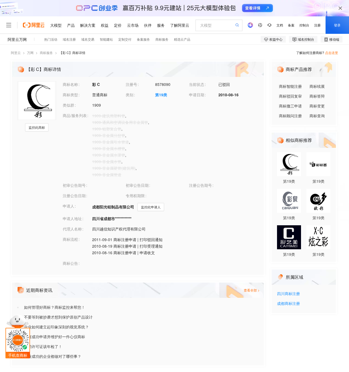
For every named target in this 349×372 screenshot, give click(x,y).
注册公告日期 (74, 195)
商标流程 (70, 239)
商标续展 (317, 86)
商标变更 (317, 106)
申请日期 (196, 94)
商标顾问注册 (290, 115)
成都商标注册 (288, 304)
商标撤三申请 (290, 106)
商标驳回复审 (290, 96)
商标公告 (70, 263)
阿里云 (16, 52)
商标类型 (70, 94)
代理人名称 (72, 229)
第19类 (161, 94)
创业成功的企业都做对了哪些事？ (52, 356)
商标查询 (317, 115)
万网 (30, 52)
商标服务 (46, 52)
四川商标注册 (288, 294)
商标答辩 (317, 96)
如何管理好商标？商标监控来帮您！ (54, 307)
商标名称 (70, 84)
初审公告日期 (137, 185)
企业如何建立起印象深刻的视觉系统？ (56, 326)
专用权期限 (135, 195)
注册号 (131, 84)
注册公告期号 (200, 185)
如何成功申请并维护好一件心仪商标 (54, 336)
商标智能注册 (290, 86)
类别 (129, 94)
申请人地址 (72, 218)
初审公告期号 (74, 185)
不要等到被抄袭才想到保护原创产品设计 (58, 317)
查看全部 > (252, 290)
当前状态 (196, 84)
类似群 (68, 105)
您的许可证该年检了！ (43, 346)
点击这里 (331, 52)
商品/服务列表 (75, 115)
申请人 (68, 206)
